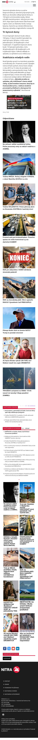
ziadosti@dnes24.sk (28, 711)
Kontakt (7, 681)
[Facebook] (5, 649)
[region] (14, 2)
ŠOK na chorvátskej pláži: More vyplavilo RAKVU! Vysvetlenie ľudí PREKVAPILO (18, 465)
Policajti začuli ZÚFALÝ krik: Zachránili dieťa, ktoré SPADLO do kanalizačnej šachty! (18, 421)
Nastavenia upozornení (12, 694)
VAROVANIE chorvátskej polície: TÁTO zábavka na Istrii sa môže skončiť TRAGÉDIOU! (19, 456)
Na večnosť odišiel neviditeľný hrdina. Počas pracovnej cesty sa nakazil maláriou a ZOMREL (20, 460)
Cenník (6, 684)
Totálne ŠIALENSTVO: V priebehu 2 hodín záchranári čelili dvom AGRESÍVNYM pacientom (19, 416)
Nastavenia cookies (10, 691)
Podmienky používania (11, 687)
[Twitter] (9, 649)
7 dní (22, 428)
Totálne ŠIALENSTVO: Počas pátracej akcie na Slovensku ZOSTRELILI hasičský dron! (17, 442)
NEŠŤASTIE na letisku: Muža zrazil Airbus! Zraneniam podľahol (17, 432)
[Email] (13, 649)
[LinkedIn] (18, 649)
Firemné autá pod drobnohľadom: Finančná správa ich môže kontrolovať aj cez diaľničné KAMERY (20, 474)
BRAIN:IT (5, 731)
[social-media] (2, 715)
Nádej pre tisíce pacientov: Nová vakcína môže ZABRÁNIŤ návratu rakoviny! (17, 437)
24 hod (27, 428)
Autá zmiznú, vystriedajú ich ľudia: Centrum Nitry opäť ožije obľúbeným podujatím (20, 411)
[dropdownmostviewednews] (19, 425)
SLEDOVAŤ (7, 658)
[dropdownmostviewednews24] (19, 480)
